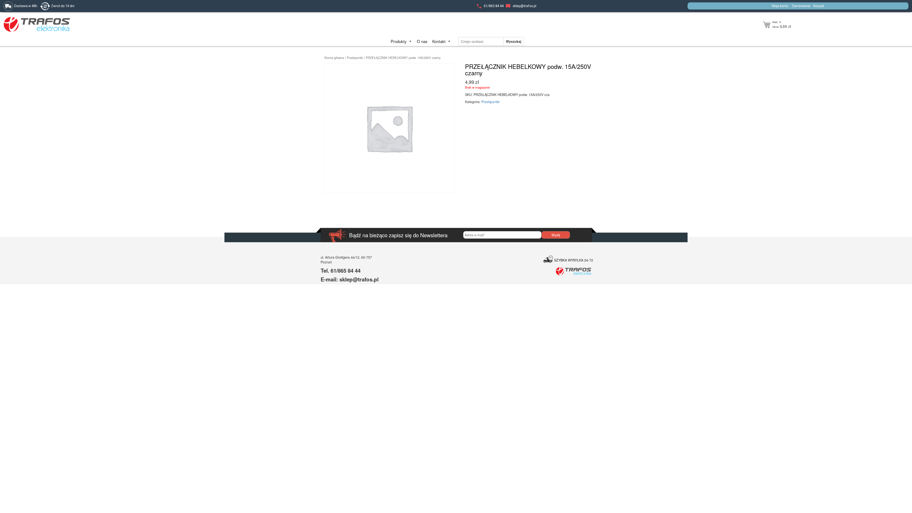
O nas (422, 41)
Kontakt (439, 41)
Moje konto (780, 6)
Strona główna (334, 57)
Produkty (399, 41)
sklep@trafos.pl (524, 6)
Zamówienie (801, 6)
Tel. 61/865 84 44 (341, 270)
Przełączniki (355, 57)
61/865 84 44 (494, 6)
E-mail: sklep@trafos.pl (350, 279)
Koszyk (818, 6)
